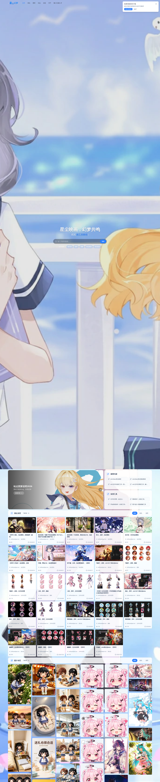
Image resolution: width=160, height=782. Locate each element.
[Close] (156, 4)
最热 (141, 513)
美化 (29, 3)
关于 (49, 3)
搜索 (103, 241)
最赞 (147, 513)
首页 (23, 3)
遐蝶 (82, 247)
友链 (44, 3)
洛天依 (70, 247)
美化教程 (89, 247)
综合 (39, 3)
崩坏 (76, 247)
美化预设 (97, 247)
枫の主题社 (57, 3)
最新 (134, 513)
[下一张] (100, 490)
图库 (34, 3)
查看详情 (17, 493)
